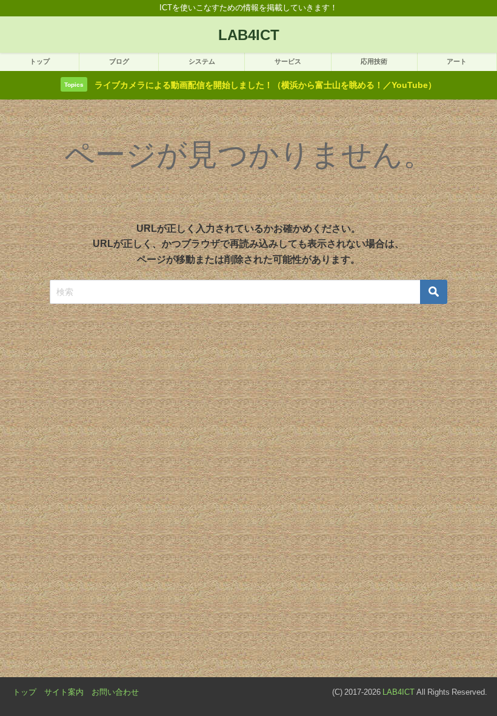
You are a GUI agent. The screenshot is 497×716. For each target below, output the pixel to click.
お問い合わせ (115, 692)
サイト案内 (64, 692)
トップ (24, 692)
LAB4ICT (398, 692)
